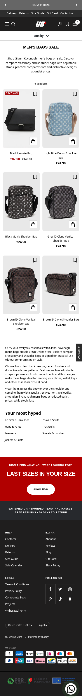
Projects (10, 604)
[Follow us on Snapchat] (70, 599)
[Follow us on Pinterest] (50, 599)
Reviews (50, 546)
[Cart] (74, 24)
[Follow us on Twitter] (60, 589)
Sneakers (10, 433)
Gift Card (52, 13)
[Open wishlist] (67, 24)
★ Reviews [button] (79, 352)
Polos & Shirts (50, 420)
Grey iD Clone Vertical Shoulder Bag (60, 239)
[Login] (60, 24)
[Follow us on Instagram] (70, 589)
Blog (48, 552)
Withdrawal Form (15, 611)
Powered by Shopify (38, 636)
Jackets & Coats (14, 440)
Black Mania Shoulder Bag (21, 236)
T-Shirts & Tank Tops (17, 420)
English (41, 625)
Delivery (12, 13)
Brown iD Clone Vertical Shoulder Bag (21, 322)
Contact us (66, 13)
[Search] (13, 24)
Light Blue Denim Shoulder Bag (61, 155)
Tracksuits (48, 427)
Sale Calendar (13, 565)
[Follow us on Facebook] (50, 589)
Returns (24, 13)
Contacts (10, 539)
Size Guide (37, 13)
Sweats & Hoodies (53, 433)
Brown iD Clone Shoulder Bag (61, 319)
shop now (40, 489)
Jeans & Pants (13, 427)
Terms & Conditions (17, 584)
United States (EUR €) (19, 625)
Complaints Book (15, 597)
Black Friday (52, 565)
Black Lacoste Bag (21, 153)
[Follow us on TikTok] (60, 599)
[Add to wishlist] (35, 94)
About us (50, 539)
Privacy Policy (13, 591)
